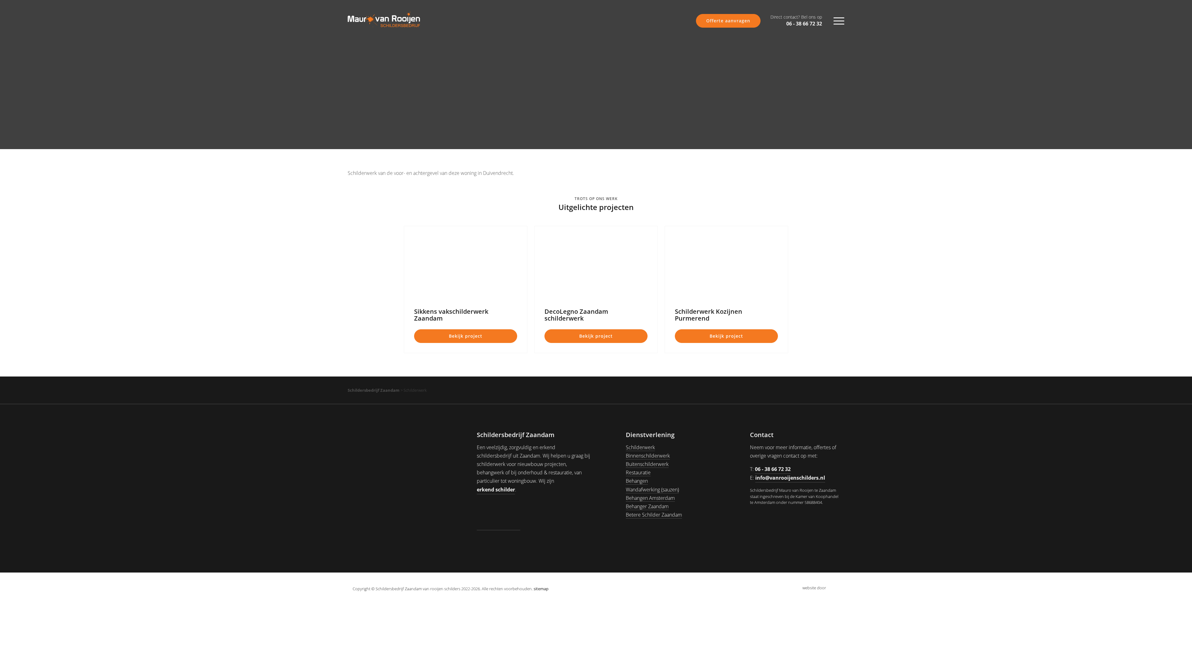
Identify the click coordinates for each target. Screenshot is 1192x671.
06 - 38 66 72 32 (796, 20)
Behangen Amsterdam (650, 498)
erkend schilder (496, 489)
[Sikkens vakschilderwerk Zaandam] (465, 263)
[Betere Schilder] (498, 514)
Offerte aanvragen (728, 21)
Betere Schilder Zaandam (654, 514)
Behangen (637, 480)
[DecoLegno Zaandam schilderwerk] (596, 263)
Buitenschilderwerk (647, 464)
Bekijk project (465, 336)
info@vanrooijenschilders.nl (790, 477)
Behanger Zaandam (647, 506)
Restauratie (638, 472)
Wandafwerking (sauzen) (652, 489)
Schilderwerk (640, 447)
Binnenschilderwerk (648, 455)
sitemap (541, 588)
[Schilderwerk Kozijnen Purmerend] (726, 263)
